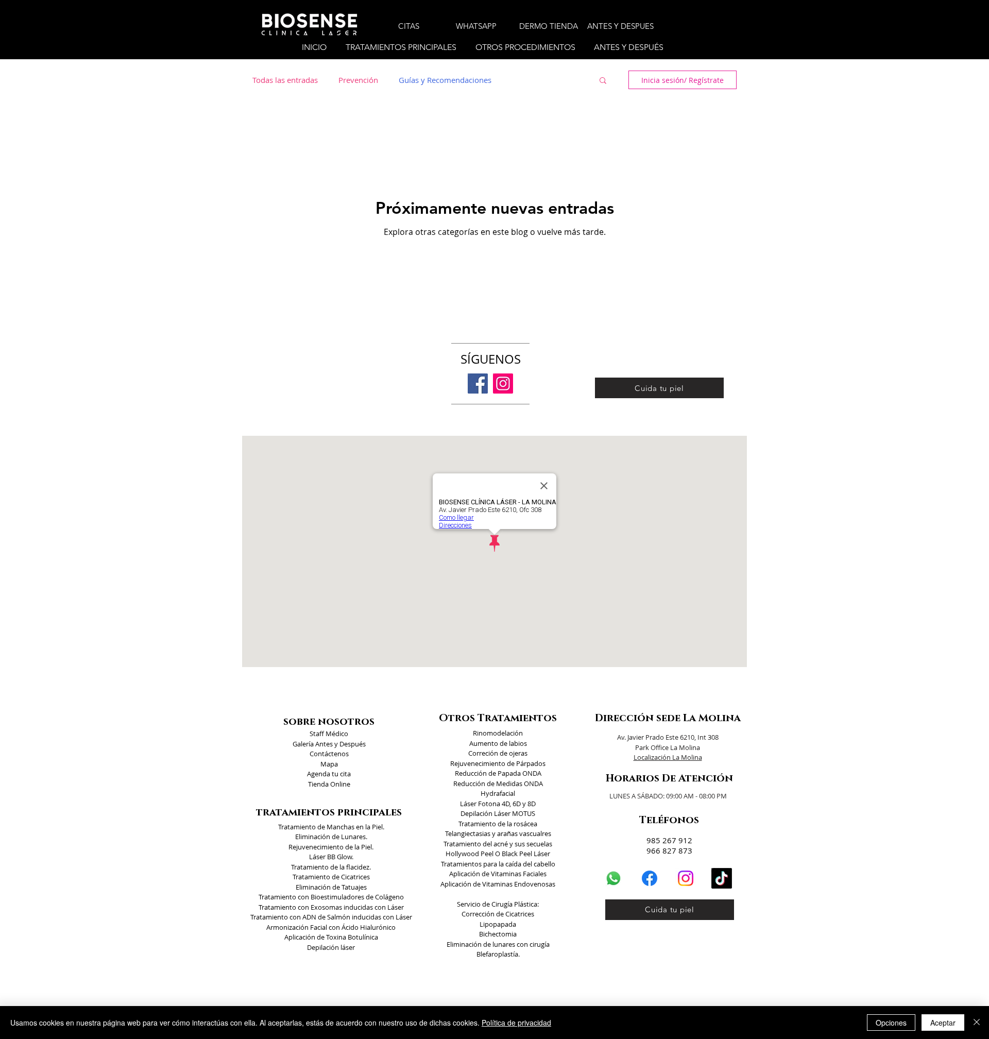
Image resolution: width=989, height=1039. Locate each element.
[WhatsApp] (613, 878)
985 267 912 (669, 840)
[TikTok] (721, 878)
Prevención (358, 80)
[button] (403, 47)
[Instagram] (503, 383)
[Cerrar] (976, 1022)
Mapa (329, 764)
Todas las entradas (285, 80)
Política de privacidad (516, 1022)
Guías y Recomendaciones (445, 80)
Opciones (891, 1022)
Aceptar (943, 1022)
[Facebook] (478, 383)
